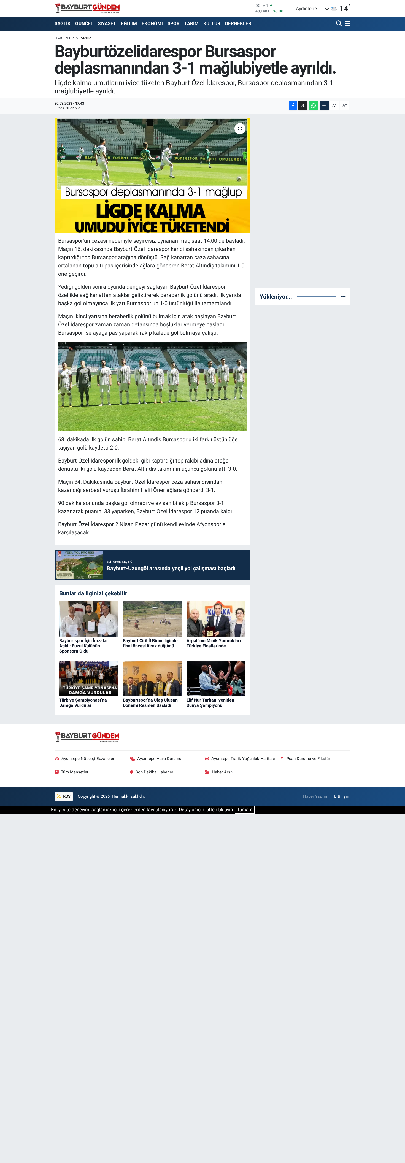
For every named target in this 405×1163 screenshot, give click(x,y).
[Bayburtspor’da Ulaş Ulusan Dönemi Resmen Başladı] (152, 678)
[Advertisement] (303, 201)
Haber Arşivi (223, 772)
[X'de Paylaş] (302, 105)
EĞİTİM (129, 23)
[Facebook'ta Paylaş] (293, 105)
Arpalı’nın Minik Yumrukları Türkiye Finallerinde (214, 643)
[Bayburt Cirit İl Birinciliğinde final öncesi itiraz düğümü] (152, 618)
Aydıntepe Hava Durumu (159, 758)
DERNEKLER (238, 23)
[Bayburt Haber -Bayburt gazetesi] (87, 8)
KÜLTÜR (211, 23)
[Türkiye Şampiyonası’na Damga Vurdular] (88, 678)
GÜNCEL (84, 23)
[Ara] (339, 24)
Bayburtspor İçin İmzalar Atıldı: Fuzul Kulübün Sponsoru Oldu (83, 646)
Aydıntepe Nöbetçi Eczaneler (87, 758)
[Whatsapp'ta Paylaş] (313, 105)
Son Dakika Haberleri (155, 772)
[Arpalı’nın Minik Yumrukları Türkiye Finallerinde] (216, 618)
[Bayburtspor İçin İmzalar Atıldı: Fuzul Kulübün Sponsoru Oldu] (88, 618)
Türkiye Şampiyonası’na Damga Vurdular (83, 702)
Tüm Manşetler (74, 772)
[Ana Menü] (347, 24)
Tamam (245, 809)
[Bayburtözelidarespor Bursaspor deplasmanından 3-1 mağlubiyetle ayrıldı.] (152, 175)
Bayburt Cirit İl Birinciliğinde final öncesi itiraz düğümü (150, 643)
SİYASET (107, 23)
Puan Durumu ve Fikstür (308, 758)
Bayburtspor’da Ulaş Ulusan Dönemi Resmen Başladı (150, 702)
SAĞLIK (63, 23)
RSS (66, 796)
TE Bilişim (341, 796)
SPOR (174, 23)
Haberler (64, 38)
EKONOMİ (152, 23)
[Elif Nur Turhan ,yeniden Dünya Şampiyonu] (216, 678)
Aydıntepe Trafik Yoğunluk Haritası (243, 758)
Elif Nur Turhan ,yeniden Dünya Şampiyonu (210, 702)
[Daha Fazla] (324, 105)
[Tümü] (343, 296)
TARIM (191, 23)
